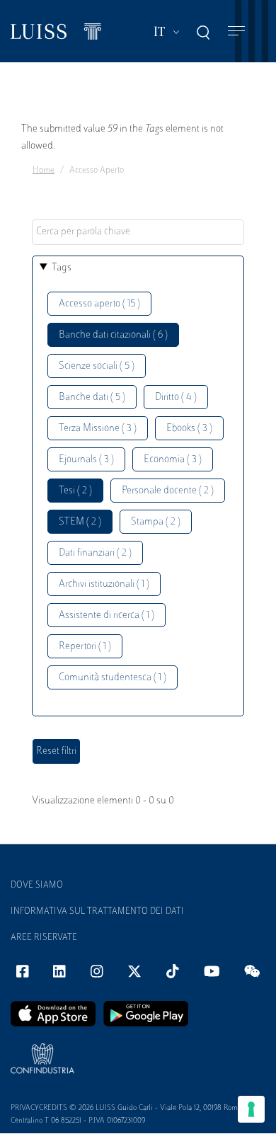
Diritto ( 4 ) (176, 397)
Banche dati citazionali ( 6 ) (113, 335)
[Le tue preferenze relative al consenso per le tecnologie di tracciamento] (251, 1109)
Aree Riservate (44, 938)
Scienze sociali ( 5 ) (96, 366)
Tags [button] (61, 268)
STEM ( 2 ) (80, 522)
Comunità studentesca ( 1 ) (112, 677)
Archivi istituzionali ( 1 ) (104, 584)
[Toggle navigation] (236, 31)
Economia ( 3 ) (173, 459)
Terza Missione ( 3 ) (98, 428)
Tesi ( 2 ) (75, 491)
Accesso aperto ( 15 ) (99, 304)
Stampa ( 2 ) (155, 522)
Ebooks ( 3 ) (189, 428)
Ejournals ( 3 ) (86, 459)
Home (43, 170)
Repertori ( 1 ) (85, 646)
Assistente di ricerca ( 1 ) (106, 615)
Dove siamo (37, 885)
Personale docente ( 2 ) (168, 491)
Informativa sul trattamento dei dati (97, 911)
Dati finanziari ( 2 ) (95, 553)
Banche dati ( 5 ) (92, 397)
